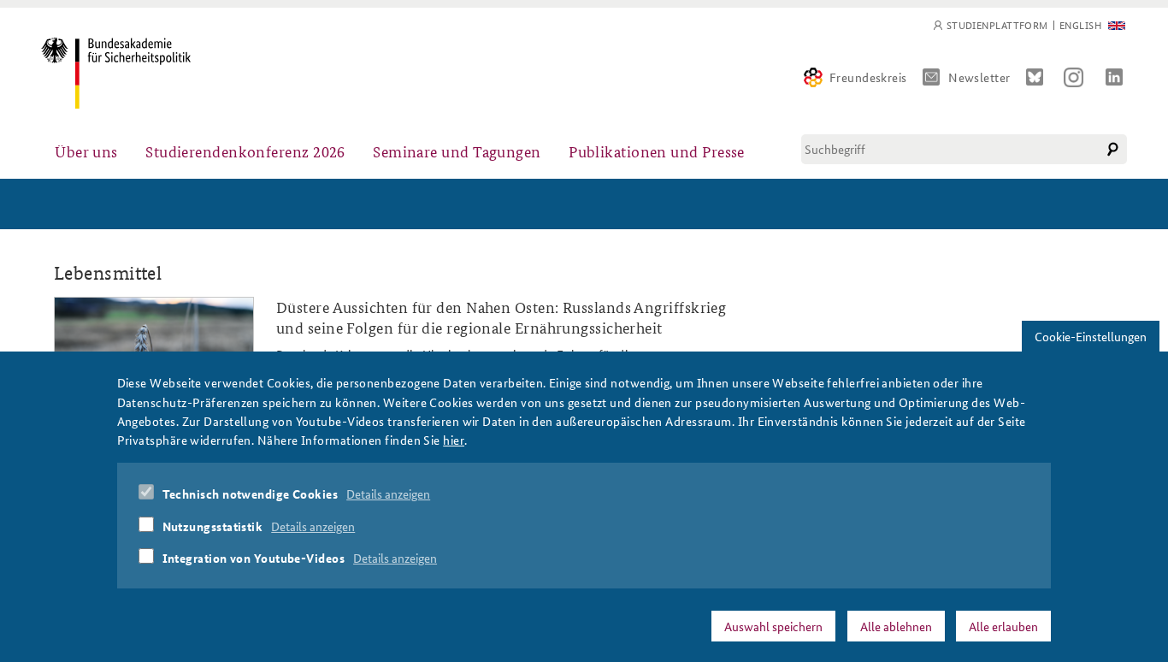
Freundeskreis (868, 77)
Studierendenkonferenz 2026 (245, 151)
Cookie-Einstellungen (1091, 336)
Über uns (86, 151)
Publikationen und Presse (657, 151)
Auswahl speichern (773, 625)
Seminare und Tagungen (456, 151)
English (1080, 25)
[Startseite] (116, 73)
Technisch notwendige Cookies (250, 493)
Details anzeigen (388, 493)
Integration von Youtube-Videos (253, 557)
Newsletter (979, 77)
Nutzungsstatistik (212, 525)
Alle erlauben (1003, 625)
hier (453, 439)
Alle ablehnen (896, 625)
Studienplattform (997, 25)
